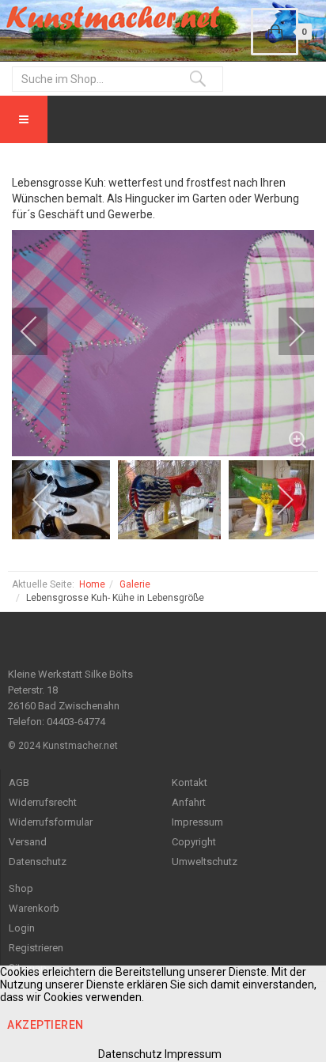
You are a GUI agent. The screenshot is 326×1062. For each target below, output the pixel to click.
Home (92, 584)
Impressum (197, 822)
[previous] (39, 331)
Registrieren (36, 948)
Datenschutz (37, 861)
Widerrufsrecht (43, 802)
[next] (286, 331)
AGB (19, 782)
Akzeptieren (45, 1025)
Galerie (134, 584)
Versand (28, 842)
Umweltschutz (204, 861)
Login (22, 928)
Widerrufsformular (51, 822)
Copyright (194, 842)
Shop (21, 888)
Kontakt (189, 782)
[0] (274, 31)
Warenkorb (34, 908)
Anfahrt (189, 802)
